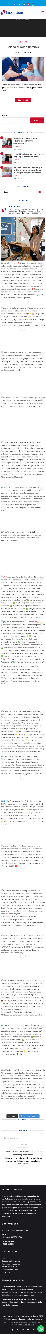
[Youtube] (28, 4)
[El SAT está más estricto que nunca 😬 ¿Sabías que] (23, 1045)
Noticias (23, 42)
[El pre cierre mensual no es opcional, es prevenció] (23, 776)
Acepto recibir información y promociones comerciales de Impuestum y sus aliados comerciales (24, 1161)
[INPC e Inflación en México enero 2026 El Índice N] (23, 687)
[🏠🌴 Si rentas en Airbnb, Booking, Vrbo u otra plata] (23, 1001)
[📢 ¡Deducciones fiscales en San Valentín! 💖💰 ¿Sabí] (23, 642)
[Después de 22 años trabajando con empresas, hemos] (23, 508)
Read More (23, 100)
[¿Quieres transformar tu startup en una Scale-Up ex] (23, 911)
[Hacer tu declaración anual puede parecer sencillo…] (23, 373)
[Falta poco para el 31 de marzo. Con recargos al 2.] (23, 418)
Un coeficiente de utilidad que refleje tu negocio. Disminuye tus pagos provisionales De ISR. (28, 170)
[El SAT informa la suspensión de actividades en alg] (23, 552)
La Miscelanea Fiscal (10, 1270)
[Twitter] (18, 1329)
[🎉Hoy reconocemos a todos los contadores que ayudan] (23, 239)
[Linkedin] (33, 1329)
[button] (40, 1328)
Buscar (5, 115)
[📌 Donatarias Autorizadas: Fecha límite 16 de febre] (23, 597)
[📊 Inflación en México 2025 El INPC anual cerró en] (23, 821)
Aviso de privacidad (26, 1325)
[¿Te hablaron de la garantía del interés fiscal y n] (23, 732)
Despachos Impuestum (11, 1261)
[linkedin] (24, 4)
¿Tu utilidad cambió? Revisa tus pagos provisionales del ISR (28, 155)
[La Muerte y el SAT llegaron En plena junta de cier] (23, 1090)
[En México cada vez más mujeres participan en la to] (23, 463)
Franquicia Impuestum (11, 1264)
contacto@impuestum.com (16, 1230)
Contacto (6, 1272)
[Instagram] (23, 1329)
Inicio (4, 1258)
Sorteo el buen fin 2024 (23, 47)
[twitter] (19, 4)
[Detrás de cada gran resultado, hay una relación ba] (23, 866)
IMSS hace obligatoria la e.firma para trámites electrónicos (25, 141)
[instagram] (33, 4)
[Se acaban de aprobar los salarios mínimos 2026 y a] (23, 956)
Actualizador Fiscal (9, 1267)
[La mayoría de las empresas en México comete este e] (23, 328)
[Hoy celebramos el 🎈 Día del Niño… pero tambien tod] (23, 283)
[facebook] (15, 4)
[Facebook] (12, 1329)
